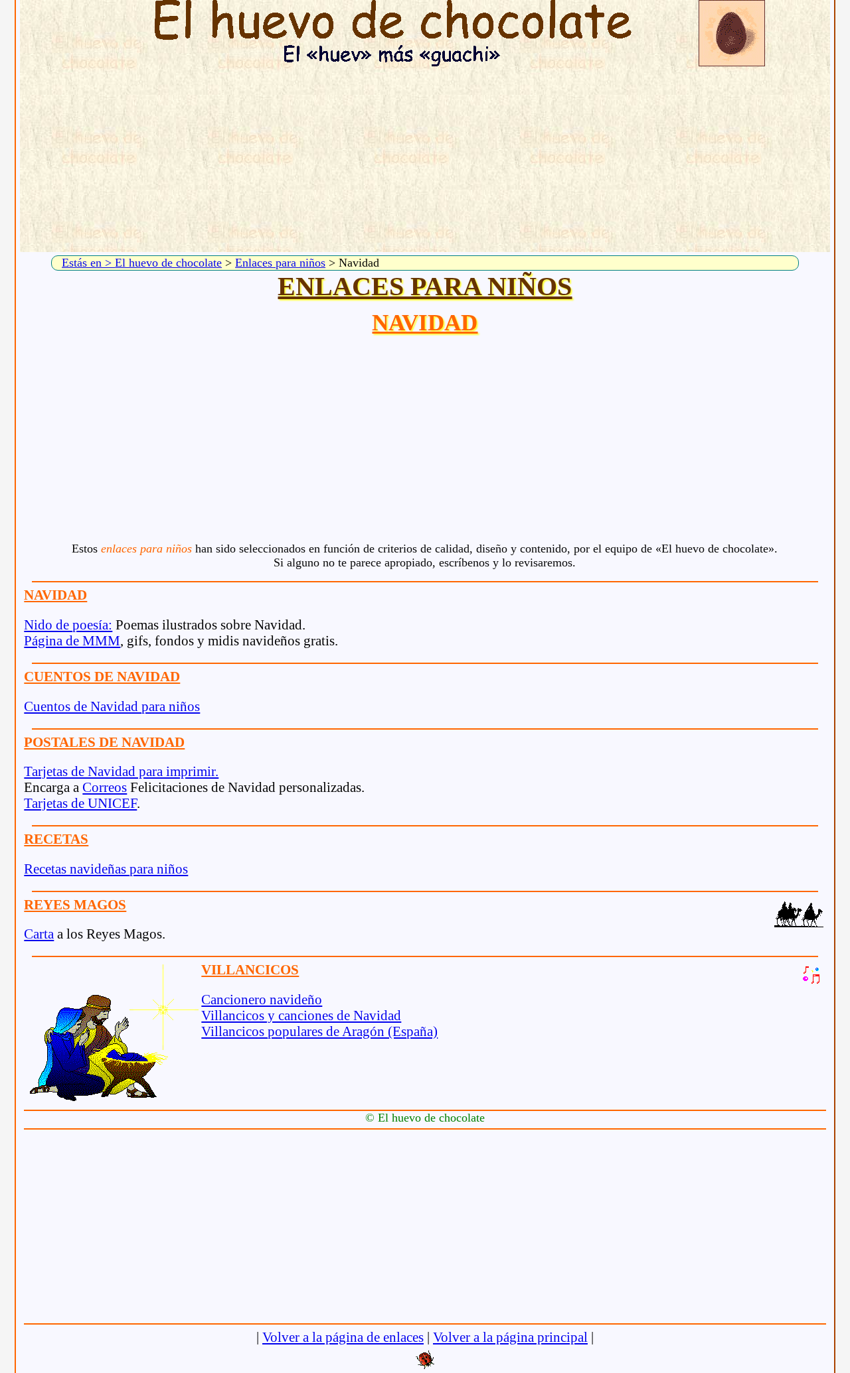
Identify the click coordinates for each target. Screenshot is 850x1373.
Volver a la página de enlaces (343, 1336)
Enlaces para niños (280, 262)
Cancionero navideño (261, 999)
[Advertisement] (425, 159)
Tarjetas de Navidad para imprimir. (121, 771)
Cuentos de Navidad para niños (112, 706)
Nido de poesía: (68, 624)
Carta (39, 933)
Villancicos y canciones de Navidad (301, 1015)
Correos (104, 787)
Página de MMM (72, 640)
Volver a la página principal (510, 1336)
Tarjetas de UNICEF (80, 803)
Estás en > (88, 262)
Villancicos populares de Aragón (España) (319, 1031)
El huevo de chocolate (168, 262)
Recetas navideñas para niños (106, 868)
